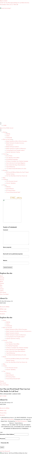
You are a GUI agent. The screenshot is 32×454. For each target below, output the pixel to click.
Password (2, 438)
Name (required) (7, 247)
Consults (2, 278)
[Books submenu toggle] (6, 170)
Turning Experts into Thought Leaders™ (15, 150)
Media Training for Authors (12, 146)
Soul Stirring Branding (8, 419)
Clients (7, 135)
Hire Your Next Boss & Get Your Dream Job (16, 176)
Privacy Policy (3, 311)
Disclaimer (2, 313)
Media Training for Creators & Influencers (16, 148)
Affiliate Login (3, 309)
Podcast (2, 283)
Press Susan (3, 292)
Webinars (8, 186)
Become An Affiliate (4, 306)
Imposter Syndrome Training (13, 152)
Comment (5, 230)
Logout (1, 290)
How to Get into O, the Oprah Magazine (15, 163)
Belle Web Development (21, 421)
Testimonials (9, 137)
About (4, 132)
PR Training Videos (10, 190)
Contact (5, 179)
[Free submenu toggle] (6, 185)
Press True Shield (4, 294)
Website (5, 260)
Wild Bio (8, 134)
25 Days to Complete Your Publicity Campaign (17, 161)
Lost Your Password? (5, 451)
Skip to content (3, 1)
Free (4, 185)
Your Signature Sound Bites (12, 157)
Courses (5, 154)
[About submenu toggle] (6, 132)
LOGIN (4, 125)
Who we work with (7, 139)
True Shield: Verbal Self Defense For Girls (16, 168)
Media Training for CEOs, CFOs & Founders (16, 141)
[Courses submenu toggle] (7, 154)
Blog (4, 177)
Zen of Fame (9, 155)
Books (4, 170)
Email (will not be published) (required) (12, 254)
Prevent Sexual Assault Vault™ (13, 192)
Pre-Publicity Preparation (12, 159)
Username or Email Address (7, 434)
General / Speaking (10, 183)
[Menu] (0, 123)
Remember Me (5, 443)
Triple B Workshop (10, 166)
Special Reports (10, 188)
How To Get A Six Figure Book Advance (15, 165)
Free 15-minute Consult (11, 181)
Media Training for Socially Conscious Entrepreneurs (18, 331)
